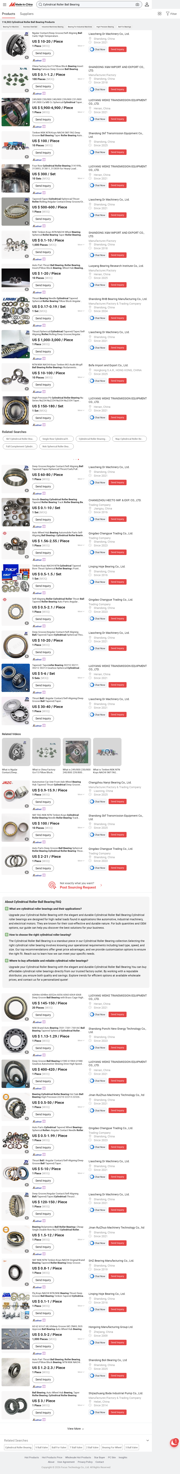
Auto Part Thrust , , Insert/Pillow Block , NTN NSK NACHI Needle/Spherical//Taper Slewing (56, 1361)
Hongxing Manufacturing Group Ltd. (111, 1327)
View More (74, 1428)
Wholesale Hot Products (78, 1457)
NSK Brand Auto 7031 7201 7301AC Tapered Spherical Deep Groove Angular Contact (58, 1029)
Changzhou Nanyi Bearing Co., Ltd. (110, 782)
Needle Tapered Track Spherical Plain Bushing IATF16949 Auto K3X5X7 (58, 501)
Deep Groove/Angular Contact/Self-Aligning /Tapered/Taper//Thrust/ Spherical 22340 (55, 1195)
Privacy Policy (85, 1461)
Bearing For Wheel (112, 1447)
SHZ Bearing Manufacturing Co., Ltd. (111, 1261)
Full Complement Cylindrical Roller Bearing (20, 446)
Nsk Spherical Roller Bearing (57, 446)
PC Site (112, 1457)
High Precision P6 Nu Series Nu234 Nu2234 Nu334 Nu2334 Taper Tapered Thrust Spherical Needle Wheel (57, 399)
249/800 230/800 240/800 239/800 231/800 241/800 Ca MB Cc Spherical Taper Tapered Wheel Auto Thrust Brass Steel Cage (57, 101)
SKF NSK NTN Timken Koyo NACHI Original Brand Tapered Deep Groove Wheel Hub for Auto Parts (58, 1261)
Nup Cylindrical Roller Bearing (130, 438)
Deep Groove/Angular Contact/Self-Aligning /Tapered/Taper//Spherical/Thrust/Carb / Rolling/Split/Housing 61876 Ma (58, 633)
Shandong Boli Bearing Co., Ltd (108, 1360)
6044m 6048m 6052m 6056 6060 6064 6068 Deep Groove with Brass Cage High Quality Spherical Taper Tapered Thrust (57, 996)
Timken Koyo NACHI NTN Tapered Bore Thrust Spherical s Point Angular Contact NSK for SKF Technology (56, 567)
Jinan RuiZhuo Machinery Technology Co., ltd (116, 1095)
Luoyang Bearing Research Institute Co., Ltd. (116, 266)
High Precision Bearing (105, 27)
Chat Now (100, 49)
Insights (123, 1457)
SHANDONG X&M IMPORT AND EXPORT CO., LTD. (116, 68)
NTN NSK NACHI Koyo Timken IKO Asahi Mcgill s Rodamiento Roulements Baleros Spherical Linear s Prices (57, 366)
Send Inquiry (43, 53)
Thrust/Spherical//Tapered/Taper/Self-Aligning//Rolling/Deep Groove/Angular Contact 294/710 (58, 333)
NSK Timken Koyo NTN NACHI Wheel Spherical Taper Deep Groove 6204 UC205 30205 (56, 233)
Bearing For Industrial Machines (80, 27)
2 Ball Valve (92, 1447)
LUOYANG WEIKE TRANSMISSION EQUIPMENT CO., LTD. (118, 101)
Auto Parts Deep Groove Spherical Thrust (58, 849)
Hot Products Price (52, 1457)
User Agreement (66, 1461)
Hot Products (32, 1457)
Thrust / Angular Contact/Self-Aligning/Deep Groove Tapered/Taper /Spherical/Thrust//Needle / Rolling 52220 (57, 699)
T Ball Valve (76, 1447)
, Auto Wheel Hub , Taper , (55, 1394)
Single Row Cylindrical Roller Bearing (57, 438)
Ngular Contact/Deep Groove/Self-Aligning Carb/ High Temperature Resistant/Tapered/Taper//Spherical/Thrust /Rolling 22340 (58, 34)
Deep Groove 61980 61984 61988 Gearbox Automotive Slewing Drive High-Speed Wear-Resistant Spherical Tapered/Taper (57, 1062)
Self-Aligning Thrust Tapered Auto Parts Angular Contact (58, 600)
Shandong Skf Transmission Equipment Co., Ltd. (116, 134)
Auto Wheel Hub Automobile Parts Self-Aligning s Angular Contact (58, 534)
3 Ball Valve (131, 1447)
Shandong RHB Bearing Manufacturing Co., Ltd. (118, 299)
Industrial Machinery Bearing (52, 27)
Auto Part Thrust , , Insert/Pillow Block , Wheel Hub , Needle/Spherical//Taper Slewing (57, 266)
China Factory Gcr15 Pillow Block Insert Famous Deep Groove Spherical (57, 67)
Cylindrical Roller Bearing (18, 1447)
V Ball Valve (41, 1447)
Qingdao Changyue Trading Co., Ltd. (111, 533)
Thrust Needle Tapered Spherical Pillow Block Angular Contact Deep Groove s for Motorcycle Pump (56, 299)
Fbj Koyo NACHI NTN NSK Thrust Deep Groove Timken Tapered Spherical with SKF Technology (58, 1294)
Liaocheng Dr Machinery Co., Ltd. (109, 34)
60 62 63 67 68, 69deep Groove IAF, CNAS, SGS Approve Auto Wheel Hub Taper (57, 1327)
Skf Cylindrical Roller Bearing (20, 438)
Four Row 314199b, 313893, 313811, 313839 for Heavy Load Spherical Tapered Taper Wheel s (56, 167)
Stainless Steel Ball (30, 27)
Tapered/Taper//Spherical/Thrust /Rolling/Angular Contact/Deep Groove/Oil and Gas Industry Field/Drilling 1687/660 (58, 200)
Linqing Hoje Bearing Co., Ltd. (107, 566)
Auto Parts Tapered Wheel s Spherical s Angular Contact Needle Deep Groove (57, 1128)
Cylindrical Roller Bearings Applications (93, 438)
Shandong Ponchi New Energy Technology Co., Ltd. (117, 1030)
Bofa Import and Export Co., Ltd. (108, 365)
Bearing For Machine (11, 27)
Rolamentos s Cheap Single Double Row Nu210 (57, 1228)
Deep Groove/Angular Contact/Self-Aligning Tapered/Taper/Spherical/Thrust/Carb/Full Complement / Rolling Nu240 (57, 467)
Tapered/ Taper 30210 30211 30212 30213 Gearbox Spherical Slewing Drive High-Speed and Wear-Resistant (58, 666)
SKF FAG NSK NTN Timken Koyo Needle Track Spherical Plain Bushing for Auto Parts (55, 816)
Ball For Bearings (124, 27)
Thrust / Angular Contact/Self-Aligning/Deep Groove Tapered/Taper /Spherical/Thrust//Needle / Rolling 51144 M (57, 1162)
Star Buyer (99, 1457)
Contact (99, 1461)
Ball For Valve (59, 1447)
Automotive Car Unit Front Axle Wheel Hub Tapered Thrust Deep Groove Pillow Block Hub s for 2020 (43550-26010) (57, 783)
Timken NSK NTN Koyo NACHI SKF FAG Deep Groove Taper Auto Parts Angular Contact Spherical (57, 134)
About (51, 1461)
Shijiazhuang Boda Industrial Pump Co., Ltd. (116, 1393)
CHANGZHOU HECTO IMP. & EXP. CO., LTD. (115, 500)
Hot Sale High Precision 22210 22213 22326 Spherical (57, 1095)
